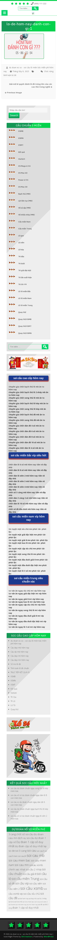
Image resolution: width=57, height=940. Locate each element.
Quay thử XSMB (24, 319)
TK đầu (21, 256)
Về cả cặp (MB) (24, 207)
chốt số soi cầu (24, 834)
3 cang (12, 834)
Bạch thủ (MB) (24, 193)
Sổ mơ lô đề (16, 664)
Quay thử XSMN (25, 333)
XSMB (20, 131)
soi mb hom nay (21, 905)
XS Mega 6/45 (24, 166)
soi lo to (11, 902)
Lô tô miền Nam (24, 298)
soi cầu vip (22, 883)
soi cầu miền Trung (25, 878)
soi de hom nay (23, 898)
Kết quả (21, 152)
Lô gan (21, 235)
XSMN (20, 138)
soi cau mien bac (19, 860)
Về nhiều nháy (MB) (26, 214)
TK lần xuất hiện (25, 277)
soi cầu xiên (35, 883)
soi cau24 (22, 856)
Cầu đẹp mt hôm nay (19, 656)
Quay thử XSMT (24, 326)
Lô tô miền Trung (25, 305)
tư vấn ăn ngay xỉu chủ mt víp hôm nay (27, 590)
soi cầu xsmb (31, 888)
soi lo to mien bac (28, 902)
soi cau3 (40, 851)
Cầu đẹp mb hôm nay (20, 647)
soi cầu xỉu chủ (31, 893)
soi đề (40, 904)
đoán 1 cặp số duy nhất (25, 907)
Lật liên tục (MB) (25, 200)
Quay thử (22, 312)
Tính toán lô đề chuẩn (20, 668)
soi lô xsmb (12, 905)
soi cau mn (22, 865)
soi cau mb (36, 855)
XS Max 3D (22, 186)
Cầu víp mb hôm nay (19, 652)
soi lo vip (37, 902)
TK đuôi (21, 263)
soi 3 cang (21, 850)
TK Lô (13, 701)
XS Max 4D (22, 172)
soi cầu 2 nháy (33, 869)
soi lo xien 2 (44, 902)
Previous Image (14, 92)
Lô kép (21, 249)
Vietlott (21, 158)
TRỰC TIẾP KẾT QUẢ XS (20, 672)
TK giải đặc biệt (24, 270)
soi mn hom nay (32, 905)
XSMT (20, 145)
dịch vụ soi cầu (26, 838)
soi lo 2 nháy (42, 898)
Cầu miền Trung (25, 228)
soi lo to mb (18, 902)
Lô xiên (21, 242)
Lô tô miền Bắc (24, 291)
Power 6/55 (23, 179)
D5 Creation (26, 936)
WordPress (49, 936)
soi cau (31, 850)
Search (14, 115)
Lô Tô (13, 705)
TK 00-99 (22, 284)
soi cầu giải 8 (29, 874)
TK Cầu (13, 697)
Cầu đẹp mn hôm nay (20, 660)
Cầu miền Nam (24, 221)
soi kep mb (33, 898)
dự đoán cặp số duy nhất (29, 846)
